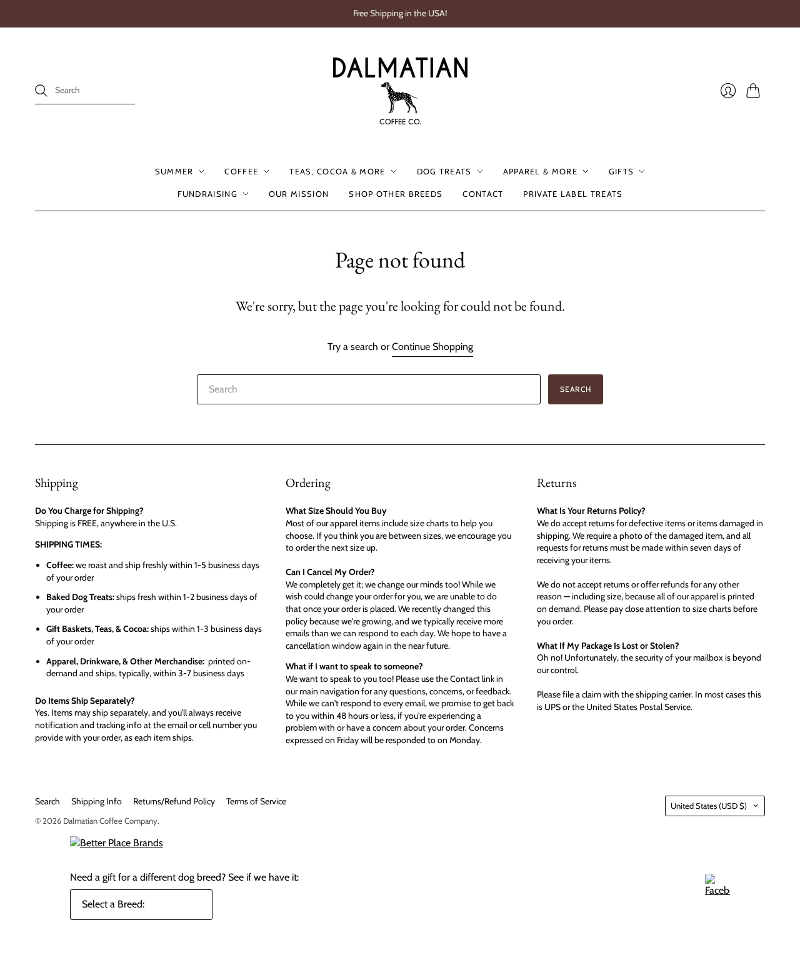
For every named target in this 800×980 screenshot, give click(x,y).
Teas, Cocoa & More (337, 171)
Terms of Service (256, 801)
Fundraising (208, 194)
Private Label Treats (572, 194)
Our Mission (299, 194)
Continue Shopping (432, 346)
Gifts (621, 171)
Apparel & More (540, 171)
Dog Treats (444, 171)
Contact (482, 194)
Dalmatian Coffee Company (110, 821)
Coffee (241, 171)
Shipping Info (96, 801)
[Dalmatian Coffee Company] (400, 91)
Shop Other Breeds (395, 194)
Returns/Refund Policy (174, 801)
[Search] (41, 90)
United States (709, 806)
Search (47, 801)
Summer (174, 171)
